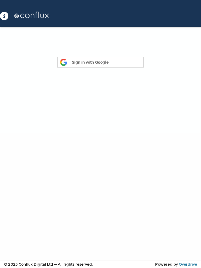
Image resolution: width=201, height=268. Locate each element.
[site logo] (28, 16)
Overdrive (188, 264)
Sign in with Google (90, 62)
